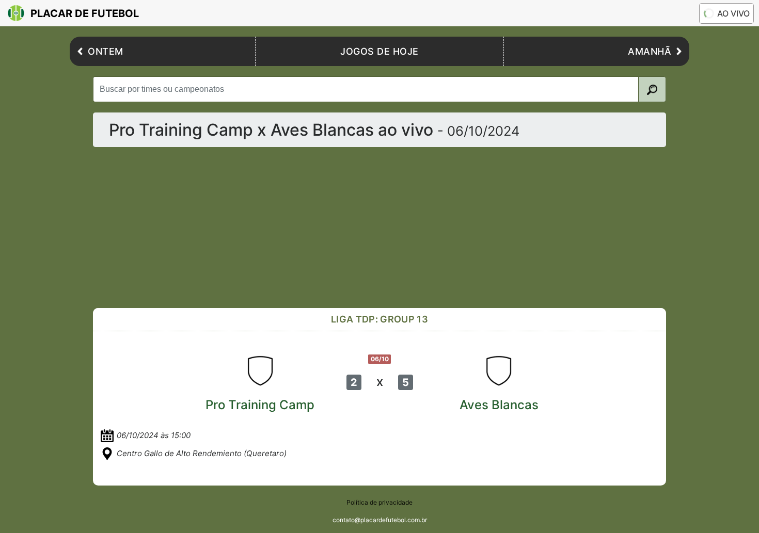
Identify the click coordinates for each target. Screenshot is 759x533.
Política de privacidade (379, 502)
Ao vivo (733, 13)
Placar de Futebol (84, 13)
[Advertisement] (403, 227)
